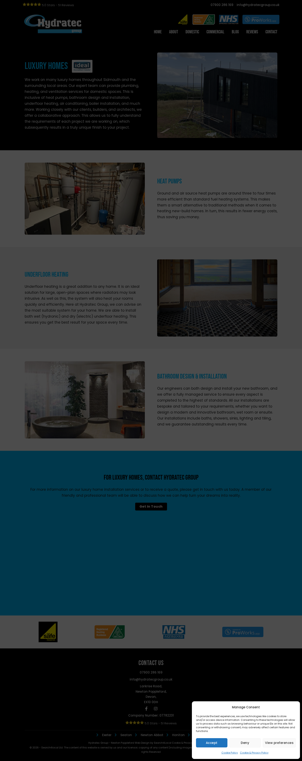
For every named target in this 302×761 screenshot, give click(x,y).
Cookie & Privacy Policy (254, 752)
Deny (245, 743)
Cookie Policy (229, 752)
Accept (212, 743)
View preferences (279, 743)
